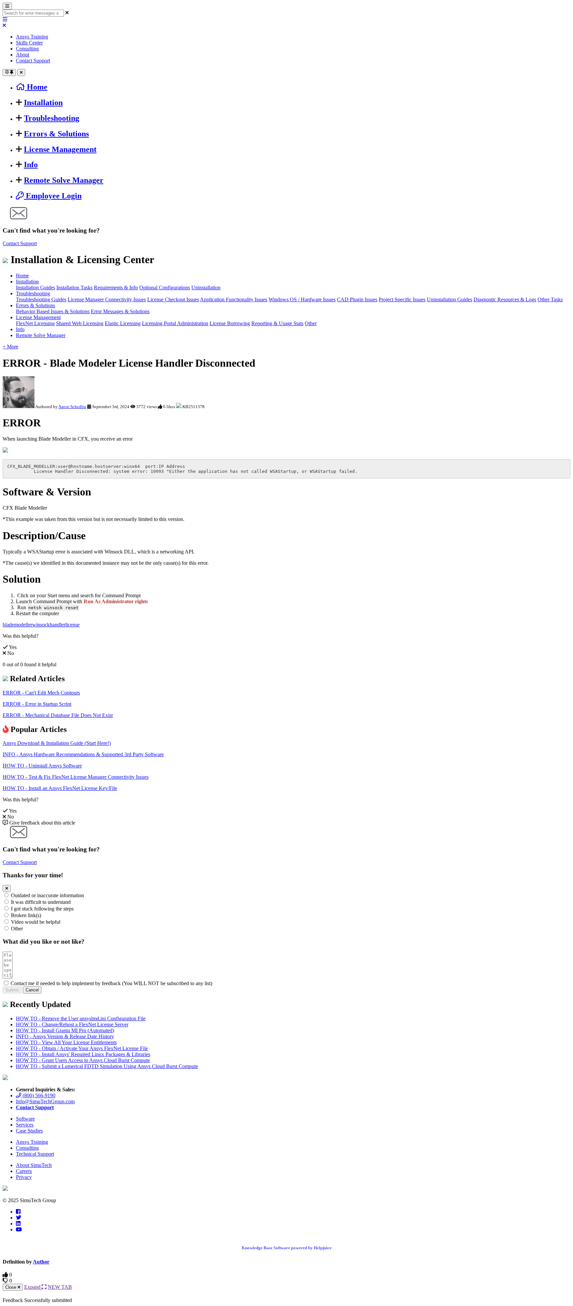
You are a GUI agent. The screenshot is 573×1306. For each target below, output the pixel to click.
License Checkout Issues (173, 299)
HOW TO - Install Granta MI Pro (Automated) (65, 1030)
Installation (43, 102)
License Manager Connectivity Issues (107, 299)
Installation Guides (35, 287)
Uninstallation (206, 287)
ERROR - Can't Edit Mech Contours (41, 692)
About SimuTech (34, 1165)
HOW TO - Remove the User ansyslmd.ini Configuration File (81, 1018)
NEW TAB (60, 1287)
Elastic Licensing (123, 323)
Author (41, 1262)
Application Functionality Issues (233, 299)
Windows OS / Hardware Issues (302, 299)
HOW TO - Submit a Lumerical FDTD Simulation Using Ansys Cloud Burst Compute (107, 1066)
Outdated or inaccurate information (47, 895)
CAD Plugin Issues (357, 299)
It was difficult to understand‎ (41, 902)
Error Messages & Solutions (120, 311)
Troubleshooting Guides (41, 299)
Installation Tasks (74, 287)
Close (11, 1287)
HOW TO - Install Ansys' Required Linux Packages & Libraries (83, 1054)
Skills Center (29, 42)
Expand (33, 1287)
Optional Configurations (164, 287)
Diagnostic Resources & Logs (505, 299)
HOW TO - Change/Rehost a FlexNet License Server (72, 1024)
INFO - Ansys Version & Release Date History (65, 1036)
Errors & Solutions (56, 133)
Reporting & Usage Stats (277, 323)
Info (31, 164)
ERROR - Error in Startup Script (37, 704)
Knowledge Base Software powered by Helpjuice (287, 1247)
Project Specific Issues (402, 299)
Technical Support (35, 1154)
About (22, 54)
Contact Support (33, 60)
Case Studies (29, 1130)
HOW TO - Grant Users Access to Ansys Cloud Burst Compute (83, 1060)
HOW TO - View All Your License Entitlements (66, 1042)
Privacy (24, 1177)
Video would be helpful (35, 922)
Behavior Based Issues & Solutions (53, 311)
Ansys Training (32, 36)
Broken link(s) (26, 915)
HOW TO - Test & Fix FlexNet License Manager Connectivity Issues (76, 777)
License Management (60, 149)
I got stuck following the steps (42, 908)
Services (24, 1124)
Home (22, 275)
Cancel (32, 989)
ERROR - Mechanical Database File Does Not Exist (58, 715)
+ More (10, 346)
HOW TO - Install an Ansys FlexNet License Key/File (60, 788)
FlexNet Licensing (35, 323)
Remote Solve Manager (63, 180)
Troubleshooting (51, 118)
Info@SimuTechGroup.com (45, 1101)
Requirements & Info (116, 287)
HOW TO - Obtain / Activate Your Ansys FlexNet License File (82, 1048)
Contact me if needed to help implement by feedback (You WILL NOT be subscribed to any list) (111, 983)
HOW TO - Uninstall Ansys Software (42, 765)
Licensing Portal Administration (175, 323)
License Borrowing (230, 323)
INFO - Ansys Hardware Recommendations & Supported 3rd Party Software (83, 754)
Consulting (27, 48)
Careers (24, 1171)
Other (311, 323)
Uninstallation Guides (449, 299)
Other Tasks (550, 299)
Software (25, 1119)
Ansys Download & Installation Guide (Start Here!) (57, 743)
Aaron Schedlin (72, 406)
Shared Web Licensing (79, 323)
